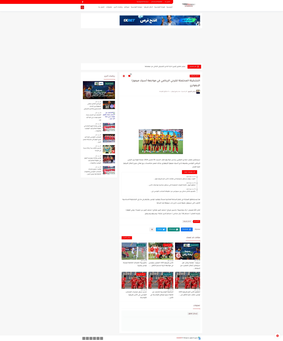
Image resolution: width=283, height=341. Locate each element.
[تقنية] (98, 338)
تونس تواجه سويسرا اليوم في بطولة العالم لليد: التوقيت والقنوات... (92, 160)
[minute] (90, 338)
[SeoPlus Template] (199, 338)
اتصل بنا (167, 2)
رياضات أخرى (118, 7)
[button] (187, 229)
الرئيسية (169, 7)
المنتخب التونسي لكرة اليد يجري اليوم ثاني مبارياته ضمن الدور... (92, 139)
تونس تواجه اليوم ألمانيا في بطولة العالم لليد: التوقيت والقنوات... (92, 128)
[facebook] (82, 1)
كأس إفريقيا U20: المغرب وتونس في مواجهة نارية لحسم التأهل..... (161, 264)
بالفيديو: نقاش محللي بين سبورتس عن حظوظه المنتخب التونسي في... (172, 191)
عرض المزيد (126, 237)
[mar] (101, 338)
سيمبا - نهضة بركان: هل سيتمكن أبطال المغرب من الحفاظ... (190, 266)
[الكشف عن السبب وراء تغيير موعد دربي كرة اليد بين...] (109, 116)
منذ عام (196, 260)
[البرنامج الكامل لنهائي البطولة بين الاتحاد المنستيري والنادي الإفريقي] (109, 105)
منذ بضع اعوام (190, 176)
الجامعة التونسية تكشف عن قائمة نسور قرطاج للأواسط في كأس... (161, 295)
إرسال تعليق (192, 313)
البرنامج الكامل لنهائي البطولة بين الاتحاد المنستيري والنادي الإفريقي (92, 106)
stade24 (179, 338)
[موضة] (94, 338)
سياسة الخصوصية (143, 2)
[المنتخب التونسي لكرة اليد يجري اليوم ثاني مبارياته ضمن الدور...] (109, 138)
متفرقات (109, 7)
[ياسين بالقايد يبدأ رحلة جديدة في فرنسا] (109, 149)
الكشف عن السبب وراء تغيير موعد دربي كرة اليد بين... (93, 117)
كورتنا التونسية (159, 7)
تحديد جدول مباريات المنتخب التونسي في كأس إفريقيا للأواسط (136, 295)
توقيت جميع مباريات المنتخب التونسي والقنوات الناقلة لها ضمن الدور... (92, 172)
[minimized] (87, 338)
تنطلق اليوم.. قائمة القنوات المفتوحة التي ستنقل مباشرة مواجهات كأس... (171, 185)
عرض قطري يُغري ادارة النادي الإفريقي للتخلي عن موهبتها (165, 66)
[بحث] (82, 7)
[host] (83, 338)
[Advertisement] (141, 46)
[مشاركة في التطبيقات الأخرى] (152, 229)
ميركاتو (126, 7)
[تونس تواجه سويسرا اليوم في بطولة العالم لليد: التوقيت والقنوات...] (109, 159)
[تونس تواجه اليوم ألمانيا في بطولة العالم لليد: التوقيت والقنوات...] (109, 127)
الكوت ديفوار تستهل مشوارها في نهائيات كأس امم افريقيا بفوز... (174, 179)
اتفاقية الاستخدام (156, 2)
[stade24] (188, 5)
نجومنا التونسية (136, 7)
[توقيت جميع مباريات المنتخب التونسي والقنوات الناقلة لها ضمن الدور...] (109, 170)
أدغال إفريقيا (148, 7)
